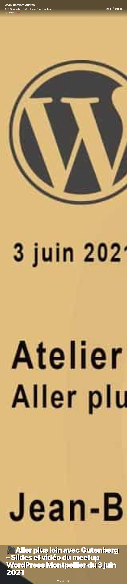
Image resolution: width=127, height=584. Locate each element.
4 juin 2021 (65, 581)
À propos (117, 8)
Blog (108, 8)
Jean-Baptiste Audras (20, 4)
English (17, 13)
